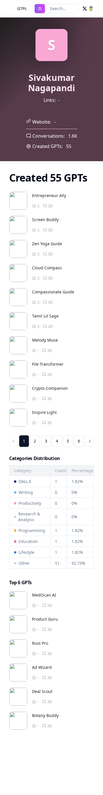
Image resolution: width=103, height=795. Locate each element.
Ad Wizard (42, 667)
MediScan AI (44, 595)
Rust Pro (40, 643)
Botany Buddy (45, 715)
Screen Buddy (45, 219)
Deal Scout (42, 691)
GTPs (22, 8)
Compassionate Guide (53, 292)
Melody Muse (45, 340)
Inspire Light (44, 412)
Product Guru (45, 619)
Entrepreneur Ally (49, 195)
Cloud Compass (47, 267)
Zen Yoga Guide (47, 243)
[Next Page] (89, 441)
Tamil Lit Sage (45, 316)
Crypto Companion (50, 388)
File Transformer (48, 364)
